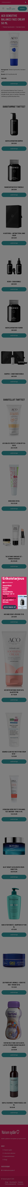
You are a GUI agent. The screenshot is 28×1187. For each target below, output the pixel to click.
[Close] (2, 578)
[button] (10, 607)
